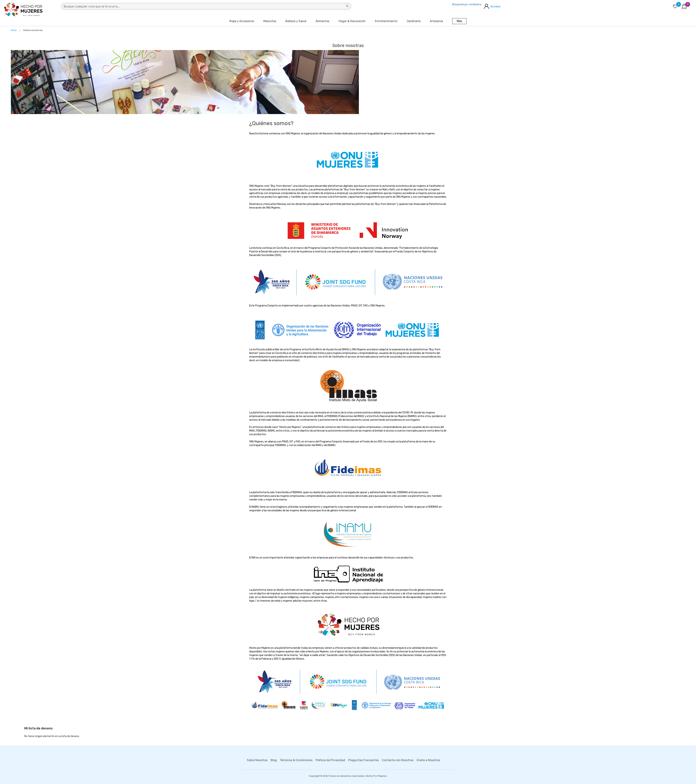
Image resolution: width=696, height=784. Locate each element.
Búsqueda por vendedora (466, 4)
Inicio (14, 30)
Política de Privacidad (330, 760)
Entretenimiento (386, 21)
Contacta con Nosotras (397, 760)
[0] (675, 6)
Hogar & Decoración (352, 21)
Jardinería (413, 21)
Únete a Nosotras (428, 760)
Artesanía (436, 21)
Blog (274, 760)
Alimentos (322, 21)
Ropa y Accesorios (241, 21)
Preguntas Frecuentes (363, 760)
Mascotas (269, 21)
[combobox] (206, 6)
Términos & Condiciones (296, 760)
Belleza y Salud (295, 21)
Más (459, 21)
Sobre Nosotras (257, 760)
